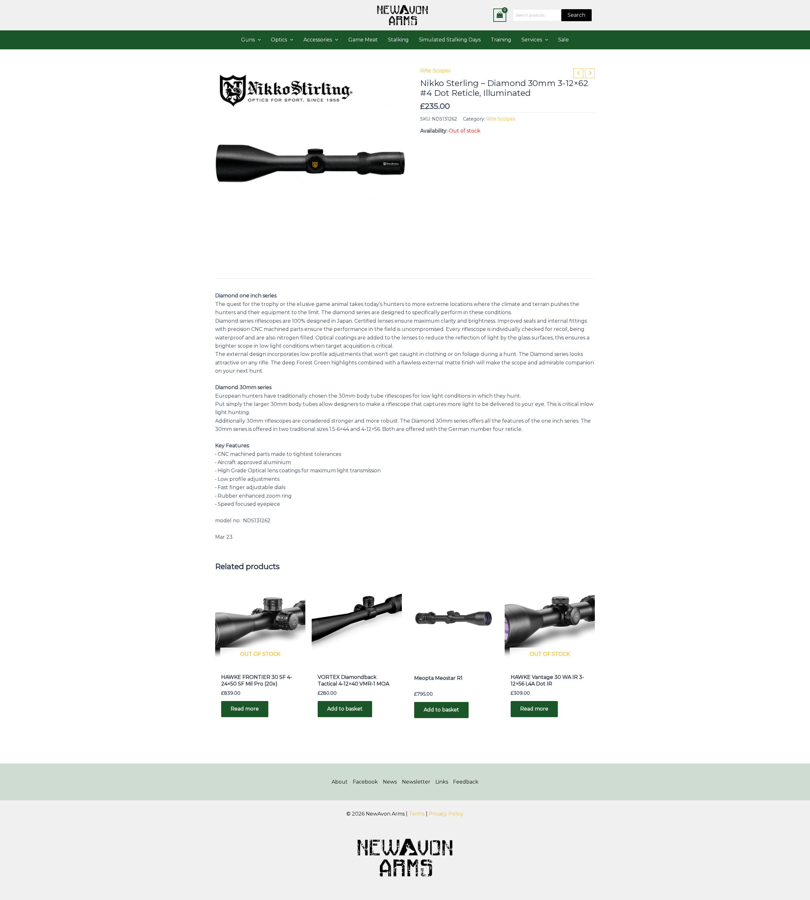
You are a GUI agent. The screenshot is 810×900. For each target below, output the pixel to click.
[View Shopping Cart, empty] (500, 15)
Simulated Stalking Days (450, 40)
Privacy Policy (446, 814)
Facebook (365, 782)
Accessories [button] (317, 40)
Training (501, 40)
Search (576, 15)
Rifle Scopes (435, 71)
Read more (245, 709)
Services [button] (531, 40)
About (340, 782)
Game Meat (363, 40)
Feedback (465, 782)
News (390, 782)
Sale (563, 40)
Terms (417, 814)
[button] (258, 39)
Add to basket (345, 709)
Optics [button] (279, 40)
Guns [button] (248, 40)
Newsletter (416, 782)
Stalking (398, 40)
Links (441, 782)
